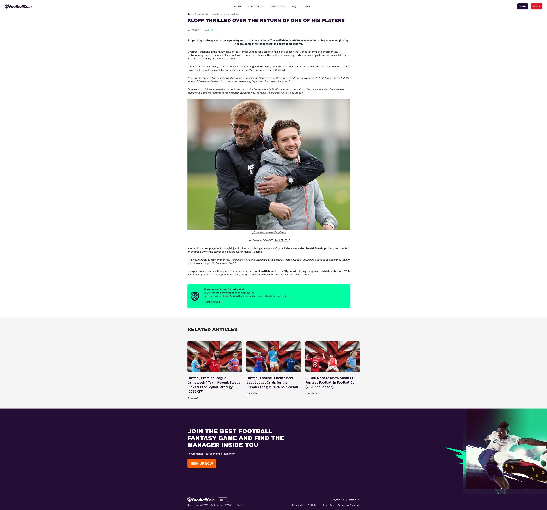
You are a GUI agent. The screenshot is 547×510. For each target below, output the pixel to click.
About (237, 6)
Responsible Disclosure (349, 505)
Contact (240, 505)
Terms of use (329, 505)
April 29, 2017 (281, 240)
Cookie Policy (314, 505)
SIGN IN (522, 6)
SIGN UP (537, 6)
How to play (256, 6)
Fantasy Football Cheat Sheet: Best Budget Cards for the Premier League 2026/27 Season (272, 382)
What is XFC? (278, 6)
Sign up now (202, 463)
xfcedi (210, 30)
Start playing (213, 302)
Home (190, 14)
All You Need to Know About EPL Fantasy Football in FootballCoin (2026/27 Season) (331, 382)
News (306, 6)
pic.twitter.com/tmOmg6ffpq (269, 232)
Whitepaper (216, 505)
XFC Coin (229, 505)
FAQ (294, 6)
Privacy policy (298, 505)
